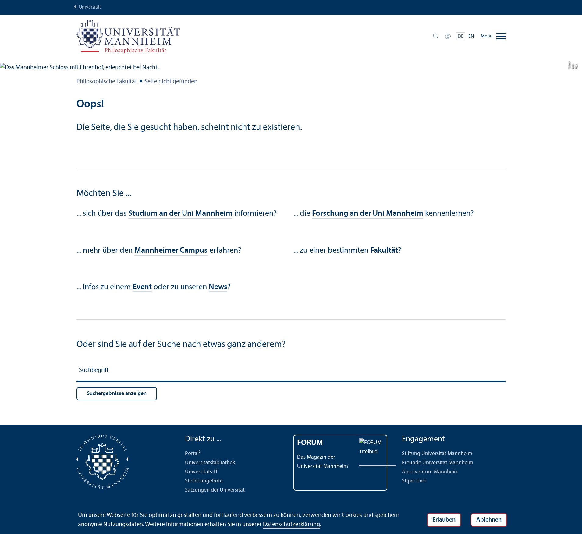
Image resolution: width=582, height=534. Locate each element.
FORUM (310, 443)
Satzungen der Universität (215, 490)
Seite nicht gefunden (170, 82)
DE (460, 36)
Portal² (193, 454)
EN (471, 36)
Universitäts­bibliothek (210, 463)
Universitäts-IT (201, 472)
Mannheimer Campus (171, 251)
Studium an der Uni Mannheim (180, 214)
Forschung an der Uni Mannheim (367, 214)
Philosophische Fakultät (106, 82)
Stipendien (414, 481)
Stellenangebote (204, 481)
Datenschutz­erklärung (291, 525)
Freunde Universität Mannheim (437, 463)
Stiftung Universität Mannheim (437, 454)
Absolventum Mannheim (430, 472)
